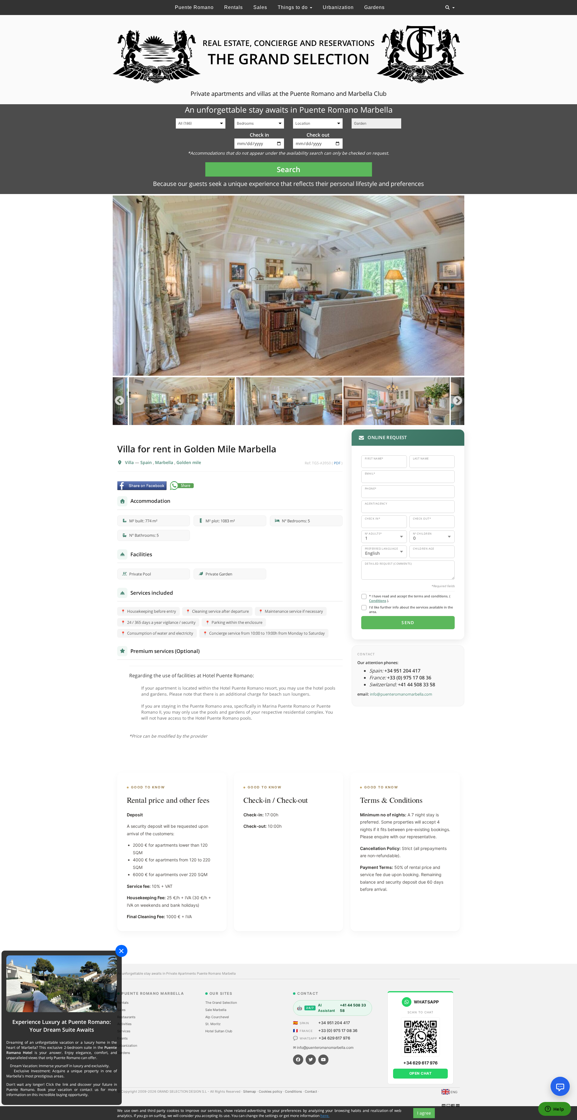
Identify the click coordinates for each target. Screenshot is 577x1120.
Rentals (233, 7)
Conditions (377, 600)
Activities (124, 1024)
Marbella (164, 462)
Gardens (374, 7)
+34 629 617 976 (334, 1038)
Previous (119, 401)
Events (122, 1038)
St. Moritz (213, 1024)
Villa (130, 462)
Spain (146, 462)
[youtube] (323, 1060)
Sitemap (250, 1091)
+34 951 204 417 (334, 1022)
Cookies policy (271, 1091)
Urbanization (338, 7)
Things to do (293, 7)
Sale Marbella (215, 1010)
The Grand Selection (221, 1002)
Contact (311, 1091)
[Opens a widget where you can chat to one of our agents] (554, 1109)
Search (288, 169)
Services (123, 1031)
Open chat (420, 1073)
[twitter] (311, 1060)
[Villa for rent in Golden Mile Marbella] (288, 286)
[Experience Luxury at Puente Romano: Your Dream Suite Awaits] (61, 983)
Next (457, 401)
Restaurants (126, 1017)
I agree (424, 1113)
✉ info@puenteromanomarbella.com (323, 1047)
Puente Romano (194, 7)
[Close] (121, 951)
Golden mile (188, 462)
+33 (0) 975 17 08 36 (337, 1030)
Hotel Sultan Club (218, 1031)
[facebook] (298, 1060)
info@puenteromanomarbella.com (401, 694)
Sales (260, 7)
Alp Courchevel (217, 1017)
